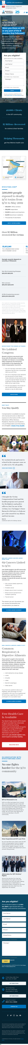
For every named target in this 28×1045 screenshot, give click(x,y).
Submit (12, 90)
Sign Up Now (14, 394)
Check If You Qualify (17, 425)
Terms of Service (18, 95)
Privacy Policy (10, 95)
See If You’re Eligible (14, 223)
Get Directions (14, 983)
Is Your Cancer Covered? (14, 610)
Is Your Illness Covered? (13, 701)
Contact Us (14, 1006)
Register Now (14, 744)
